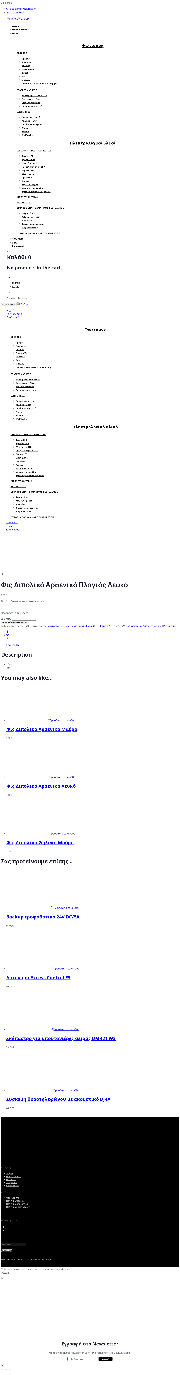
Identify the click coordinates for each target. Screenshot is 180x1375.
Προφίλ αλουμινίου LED (33, 167)
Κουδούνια (27, 220)
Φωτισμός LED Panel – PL (34, 95)
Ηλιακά (25, 131)
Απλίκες (26, 65)
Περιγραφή (12, 645)
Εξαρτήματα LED (30, 163)
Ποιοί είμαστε (19, 29)
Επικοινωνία (18, 246)
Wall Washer (28, 135)
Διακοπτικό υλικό (27, 197)
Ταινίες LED (27, 156)
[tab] (92, 645)
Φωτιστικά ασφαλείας (33, 224)
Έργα (14, 242)
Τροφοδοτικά (28, 159)
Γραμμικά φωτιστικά (32, 106)
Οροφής (26, 58)
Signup (16, 282)
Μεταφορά (77, 626)
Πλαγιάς (166, 626)
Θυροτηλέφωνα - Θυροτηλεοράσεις (38, 233)
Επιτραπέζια (28, 69)
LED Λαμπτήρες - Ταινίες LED (34, 150)
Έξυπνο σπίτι (24, 202)
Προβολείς (27, 177)
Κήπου (25, 128)
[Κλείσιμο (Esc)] (2, 1369)
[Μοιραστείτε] (5, 1369)
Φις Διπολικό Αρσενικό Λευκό (41, 786)
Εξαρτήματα (28, 174)
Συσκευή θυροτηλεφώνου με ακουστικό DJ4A (58, 1099)
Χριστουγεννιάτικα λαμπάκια (36, 191)
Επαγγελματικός (26, 90)
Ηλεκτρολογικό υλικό (58, 626)
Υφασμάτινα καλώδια (32, 188)
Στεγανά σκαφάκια (31, 103)
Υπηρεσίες (17, 239)
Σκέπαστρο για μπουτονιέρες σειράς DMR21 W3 (61, 1038)
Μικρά (88, 626)
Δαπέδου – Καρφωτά (32, 124)
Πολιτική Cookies (15, 1201)
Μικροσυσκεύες (30, 227)
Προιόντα (11, 1179)
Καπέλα (25, 181)
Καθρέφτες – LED (30, 217)
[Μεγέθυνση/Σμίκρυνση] (10, 1369)
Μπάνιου (26, 80)
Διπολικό (148, 626)
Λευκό (157, 626)
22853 (126, 626)
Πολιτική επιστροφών (18, 1207)
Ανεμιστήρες (28, 213)
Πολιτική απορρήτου (17, 1204)
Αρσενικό (136, 626)
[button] (8, 276)
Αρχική (15, 26)
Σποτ (24, 76)
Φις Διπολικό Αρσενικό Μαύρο (41, 729)
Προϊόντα (17, 33)
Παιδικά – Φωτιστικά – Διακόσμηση (39, 83)
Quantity (6, 618)
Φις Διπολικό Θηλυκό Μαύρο (40, 843)
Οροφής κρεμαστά (31, 117)
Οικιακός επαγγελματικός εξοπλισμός (40, 208)
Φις (174, 626)
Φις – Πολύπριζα (30, 184)
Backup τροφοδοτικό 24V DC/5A (42, 917)
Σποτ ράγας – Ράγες (32, 99)
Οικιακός (21, 53)
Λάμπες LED (28, 170)
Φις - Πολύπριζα (102, 626)
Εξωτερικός (23, 112)
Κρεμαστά (26, 62)
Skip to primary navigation (21, 8)
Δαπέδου (26, 73)
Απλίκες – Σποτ (30, 121)
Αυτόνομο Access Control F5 (38, 977)
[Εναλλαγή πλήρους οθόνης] (7, 1369)
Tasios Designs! (27, 1259)
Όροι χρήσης (12, 1198)
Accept (5, 1273)
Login (15, 286)
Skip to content (15, 12)
